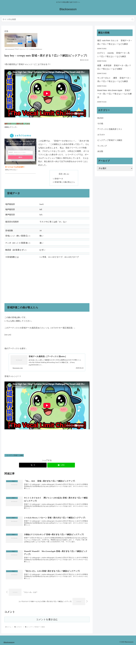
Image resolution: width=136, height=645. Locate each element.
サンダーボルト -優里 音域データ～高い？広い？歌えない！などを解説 (114, 79)
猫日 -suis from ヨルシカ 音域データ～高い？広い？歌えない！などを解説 (114, 42)
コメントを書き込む (47, 619)
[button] (132, 19)
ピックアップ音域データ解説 (15, 455)
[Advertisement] (46, 281)
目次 (61, 174)
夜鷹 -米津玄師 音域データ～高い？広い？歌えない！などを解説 (114, 67)
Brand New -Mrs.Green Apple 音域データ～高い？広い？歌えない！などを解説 (114, 93)
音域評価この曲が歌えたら (65, 182)
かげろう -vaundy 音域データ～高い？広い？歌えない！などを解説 (113, 54)
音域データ (59, 179)
